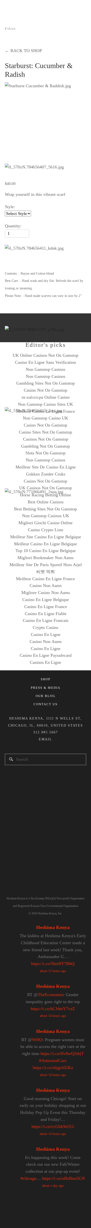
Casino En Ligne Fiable (45, 613)
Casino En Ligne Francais (45, 620)
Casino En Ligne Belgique (45, 599)
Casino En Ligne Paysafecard (46, 655)
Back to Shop (23, 50)
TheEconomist (50, 994)
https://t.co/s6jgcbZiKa (53, 1067)
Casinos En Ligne (45, 662)
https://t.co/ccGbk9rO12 (53, 1126)
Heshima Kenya (53, 927)
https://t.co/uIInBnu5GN (63, 1178)
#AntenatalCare (52, 1060)
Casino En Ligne (45, 634)
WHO (37, 1039)
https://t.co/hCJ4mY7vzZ (53, 1008)
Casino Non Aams (46, 585)
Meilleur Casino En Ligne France (45, 578)
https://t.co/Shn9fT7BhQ (52, 963)
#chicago (28, 1178)
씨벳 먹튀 (45, 571)
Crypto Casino (45, 627)
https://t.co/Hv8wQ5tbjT (62, 1053)
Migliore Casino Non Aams (45, 592)
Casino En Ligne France (45, 606)
